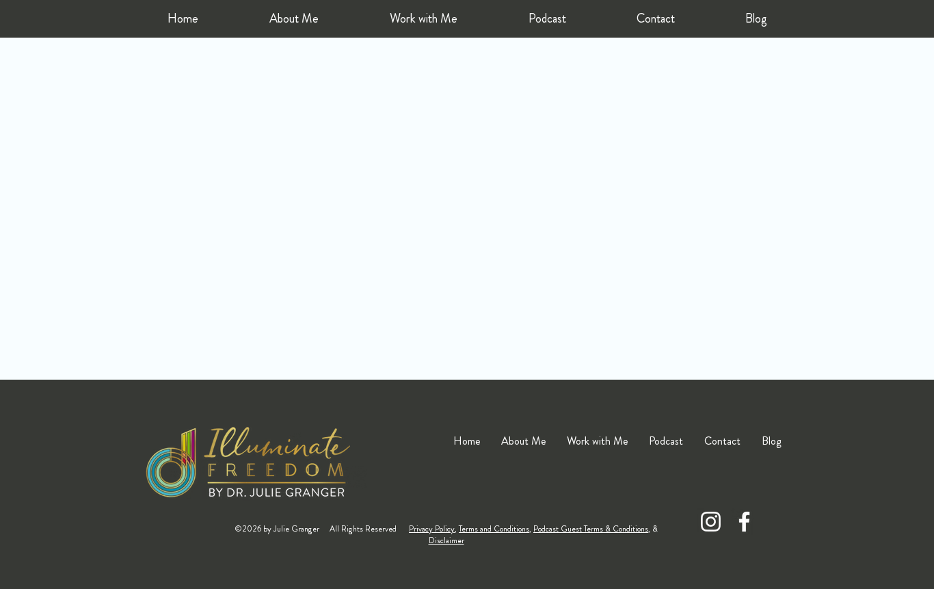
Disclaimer (446, 540)
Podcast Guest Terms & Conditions (590, 529)
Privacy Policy (432, 529)
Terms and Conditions (494, 529)
